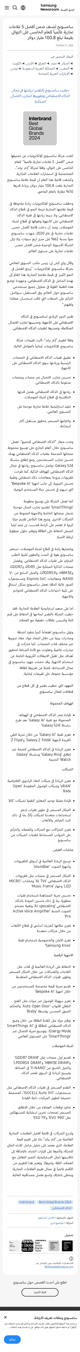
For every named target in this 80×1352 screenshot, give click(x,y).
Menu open (6, 8)
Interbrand (26, 1202)
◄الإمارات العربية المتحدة (56, 73)
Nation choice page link (23, 8)
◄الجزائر (67, 63)
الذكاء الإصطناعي (61, 1208)
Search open (15, 8)
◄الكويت (18, 63)
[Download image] (67, 1246)
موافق (12, 1339)
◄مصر (55, 63)
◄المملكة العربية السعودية (40, 68)
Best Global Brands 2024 (55, 1202)
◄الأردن (31, 63)
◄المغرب (66, 68)
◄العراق (43, 63)
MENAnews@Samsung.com (59, 1266)
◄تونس (15, 68)
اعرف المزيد (40, 1292)
